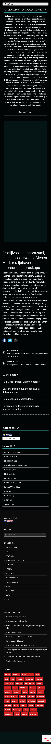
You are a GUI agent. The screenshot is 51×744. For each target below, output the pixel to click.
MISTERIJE (8, 478)
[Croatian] (7, 435)
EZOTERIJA (8, 456)
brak (6, 679)
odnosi (22, 696)
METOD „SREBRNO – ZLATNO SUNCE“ (20, 645)
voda (17, 714)
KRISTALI (8, 469)
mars (25, 692)
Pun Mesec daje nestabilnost (17, 399)
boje (37, 674)
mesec (32, 692)
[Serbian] (10, 435)
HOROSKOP (29, 683)
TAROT (7, 504)
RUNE (6, 491)
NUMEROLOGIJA (10, 482)
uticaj (26, 710)
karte (15, 688)
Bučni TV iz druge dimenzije (16, 617)
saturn (14, 701)
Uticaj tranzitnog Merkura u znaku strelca (26, 364)
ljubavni (7, 692)
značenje (33, 714)
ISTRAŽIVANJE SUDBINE (14, 465)
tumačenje (17, 710)
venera (33, 710)
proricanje (40, 696)
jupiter (39, 683)
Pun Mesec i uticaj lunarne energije (21, 381)
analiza (7, 674)
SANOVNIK (8, 495)
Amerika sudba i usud (13, 632)
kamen (7, 688)
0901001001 (25, 112)
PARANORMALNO (11, 487)
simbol (22, 701)
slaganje (8, 705)
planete (31, 696)
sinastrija (41, 701)
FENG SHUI (8, 461)
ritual (7, 701)
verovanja (8, 714)
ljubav (32, 688)
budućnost (29, 679)
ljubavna (41, 688)
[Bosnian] (3, 435)
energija (39, 679)
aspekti (15, 674)
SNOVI (6, 500)
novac (40, 692)
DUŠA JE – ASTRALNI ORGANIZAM (19, 636)
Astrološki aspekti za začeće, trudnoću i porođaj (23, 656)
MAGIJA (7, 474)
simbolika (31, 701)
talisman (40, 705)
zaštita (24, 714)
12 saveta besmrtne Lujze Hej (16, 621)
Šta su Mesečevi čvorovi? (15, 641)
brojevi (20, 679)
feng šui (19, 683)
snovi (16, 705)
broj (13, 679)
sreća (23, 705)
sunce (31, 705)
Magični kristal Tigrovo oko (15, 661)
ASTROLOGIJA (10, 452)
